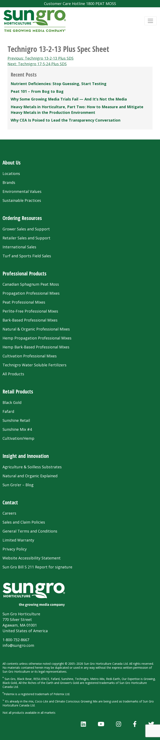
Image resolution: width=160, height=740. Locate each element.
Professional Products (24, 273)
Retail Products (17, 391)
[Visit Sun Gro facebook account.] (135, 724)
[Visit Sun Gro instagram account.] (119, 724)
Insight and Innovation (25, 455)
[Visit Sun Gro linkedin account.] (83, 724)
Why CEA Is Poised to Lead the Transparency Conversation (65, 120)
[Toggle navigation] (150, 20)
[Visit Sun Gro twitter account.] (151, 724)
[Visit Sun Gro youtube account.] (101, 724)
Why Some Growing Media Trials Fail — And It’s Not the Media (69, 99)
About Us (11, 162)
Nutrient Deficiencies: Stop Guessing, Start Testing (58, 83)
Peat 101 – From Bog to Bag (37, 91)
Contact (10, 502)
